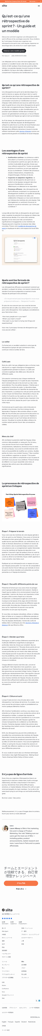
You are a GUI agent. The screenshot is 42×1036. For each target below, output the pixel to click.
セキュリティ (23, 1008)
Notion (4, 985)
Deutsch (24, 1022)
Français (10, 1022)
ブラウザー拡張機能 (7, 977)
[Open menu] (39, 5)
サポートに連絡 (6, 957)
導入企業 (23, 974)
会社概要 (23, 964)
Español (17, 1022)
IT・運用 (23, 931)
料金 (3, 947)
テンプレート (6, 964)
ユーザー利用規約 (34, 1008)
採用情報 (23, 971)
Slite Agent (5, 931)
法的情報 (4, 1008)
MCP (3, 944)
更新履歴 (4, 950)
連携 (3, 941)
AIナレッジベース (7, 937)
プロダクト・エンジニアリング (30, 934)
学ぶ (3, 968)
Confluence (5, 988)
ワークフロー (6, 971)
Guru (3, 992)
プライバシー (13, 1008)
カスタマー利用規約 (7, 1012)
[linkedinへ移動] (39, 1000)
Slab (3, 998)
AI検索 (4, 934)
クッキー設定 (6, 1030)
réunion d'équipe (25, 131)
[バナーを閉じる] (40, 1)
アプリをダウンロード (8, 974)
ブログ (23, 968)
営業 (22, 944)
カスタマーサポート (27, 937)
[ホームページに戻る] (4, 6)
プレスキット (25, 977)
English (4, 1022)
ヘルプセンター (6, 953)
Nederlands (31, 1022)
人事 (22, 941)
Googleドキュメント (8, 995)
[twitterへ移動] (36, 1000)
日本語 (4, 1026)
